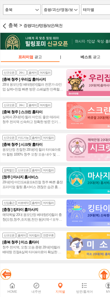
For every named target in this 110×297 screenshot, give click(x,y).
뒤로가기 (4, 26)
